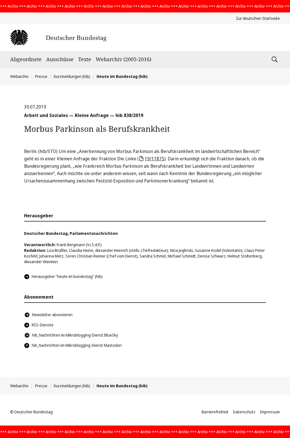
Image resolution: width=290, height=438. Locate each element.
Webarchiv (19, 76)
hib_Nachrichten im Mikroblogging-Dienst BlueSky (75, 335)
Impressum (270, 411)
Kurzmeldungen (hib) (72, 76)
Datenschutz (244, 411)
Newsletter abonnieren (52, 314)
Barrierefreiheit (215, 411)
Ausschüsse (60, 59)
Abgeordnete (26, 59)
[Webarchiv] (58, 37)
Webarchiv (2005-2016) (123, 59)
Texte (84, 59)
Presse (41, 76)
